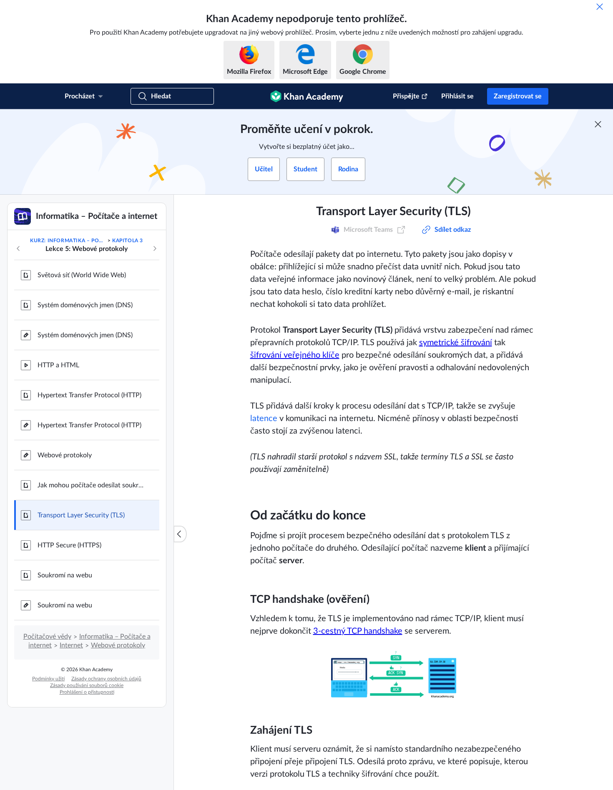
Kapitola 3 (127, 240)
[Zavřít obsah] (180, 534)
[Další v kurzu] (155, 248)
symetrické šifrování (455, 343)
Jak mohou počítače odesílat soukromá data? (92, 485)
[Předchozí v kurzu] (18, 248)
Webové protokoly (65, 455)
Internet (71, 645)
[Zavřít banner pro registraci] (598, 124)
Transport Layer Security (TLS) (81, 515)
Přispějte (406, 96)
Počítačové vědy (47, 636)
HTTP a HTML (58, 365)
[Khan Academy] (306, 96)
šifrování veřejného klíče (294, 355)
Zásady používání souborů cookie (86, 685)
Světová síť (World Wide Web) (82, 275)
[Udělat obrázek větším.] (393, 674)
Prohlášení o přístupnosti (87, 692)
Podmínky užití (48, 678)
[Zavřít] (599, 6)
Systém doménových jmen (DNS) (85, 305)
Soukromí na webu (65, 575)
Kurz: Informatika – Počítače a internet (68, 240)
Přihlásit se (457, 96)
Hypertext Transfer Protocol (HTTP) (89, 395)
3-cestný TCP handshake (357, 631)
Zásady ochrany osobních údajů (106, 678)
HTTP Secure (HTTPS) (69, 545)
